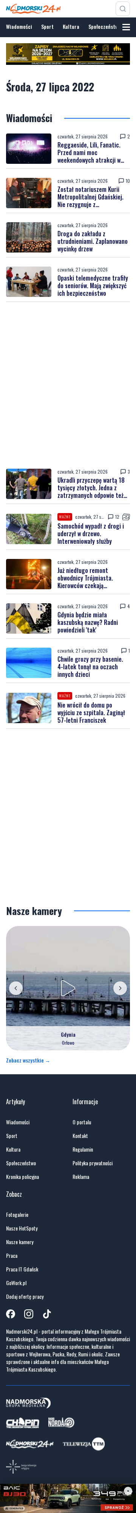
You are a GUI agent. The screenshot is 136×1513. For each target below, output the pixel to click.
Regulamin (83, 1149)
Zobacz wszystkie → (28, 1060)
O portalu (82, 1122)
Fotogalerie (17, 1214)
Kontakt (80, 1135)
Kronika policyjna (22, 1176)
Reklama (81, 1176)
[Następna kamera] (120, 988)
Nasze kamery (19, 1242)
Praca (11, 1255)
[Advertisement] (68, 385)
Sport (47, 26)
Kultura (71, 26)
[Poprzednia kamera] (16, 988)
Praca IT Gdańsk (22, 1269)
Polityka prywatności (93, 1163)
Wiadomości (19, 26)
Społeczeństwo (104, 26)
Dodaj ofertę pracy (24, 1296)
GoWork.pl (16, 1283)
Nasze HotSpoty (21, 1228)
